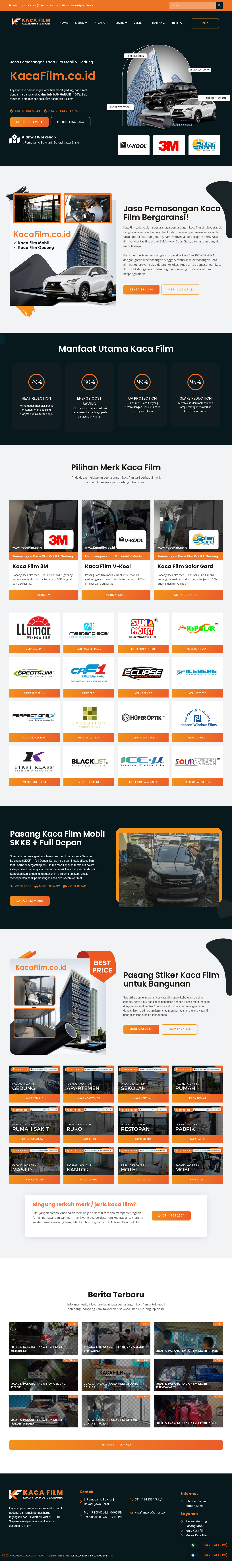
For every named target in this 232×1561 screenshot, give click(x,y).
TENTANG (158, 23)
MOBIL (119, 23)
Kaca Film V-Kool (108, 566)
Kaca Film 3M (30, 566)
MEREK (79, 23)
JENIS (138, 23)
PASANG (100, 23)
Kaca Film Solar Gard (185, 566)
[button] (204, 23)
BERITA (177, 23)
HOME (63, 23)
